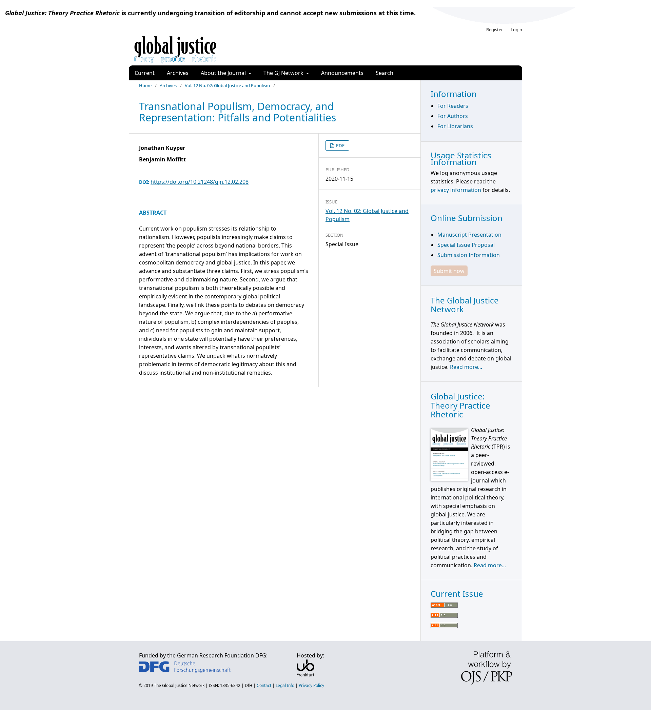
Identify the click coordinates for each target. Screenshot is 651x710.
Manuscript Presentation (469, 234)
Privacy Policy (311, 685)
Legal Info (285, 685)
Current (145, 73)
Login (516, 29)
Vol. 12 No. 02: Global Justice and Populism (227, 85)
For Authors (452, 116)
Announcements (342, 73)
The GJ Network (284, 73)
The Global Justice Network (179, 685)
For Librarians (455, 126)
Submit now (449, 271)
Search (384, 73)
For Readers (452, 106)
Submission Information (468, 255)
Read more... (466, 367)
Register (494, 29)
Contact (264, 685)
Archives (178, 73)
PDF (339, 145)
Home (145, 85)
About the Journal (224, 73)
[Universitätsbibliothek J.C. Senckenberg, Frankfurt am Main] (305, 674)
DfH (248, 685)
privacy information (456, 190)
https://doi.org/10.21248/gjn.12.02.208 (200, 181)
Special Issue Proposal (466, 245)
